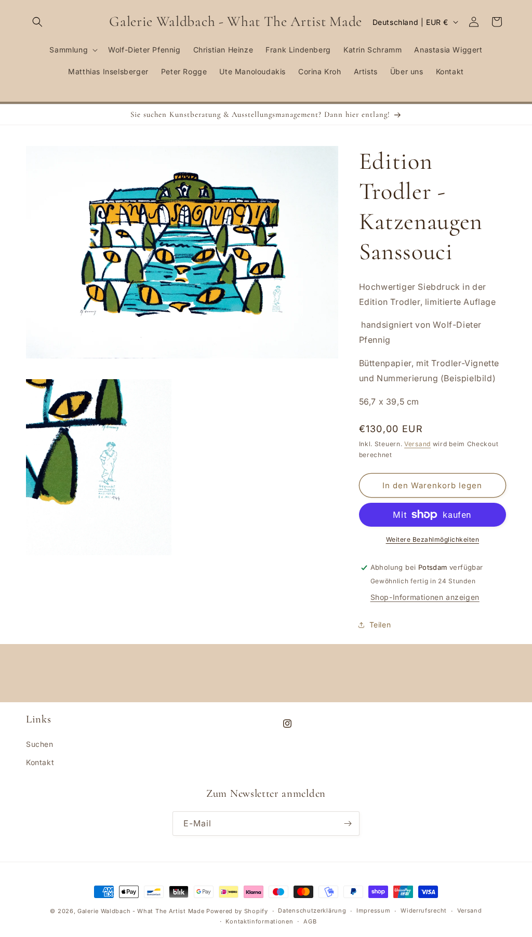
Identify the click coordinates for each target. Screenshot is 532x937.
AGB (309, 921)
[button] (37, 21)
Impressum (373, 910)
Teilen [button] (380, 624)
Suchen (40, 744)
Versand (417, 444)
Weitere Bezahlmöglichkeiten (433, 539)
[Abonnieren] (347, 823)
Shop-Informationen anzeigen (425, 597)
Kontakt (40, 762)
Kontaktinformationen (259, 921)
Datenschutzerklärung (312, 910)
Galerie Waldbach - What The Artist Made (140, 911)
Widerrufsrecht (424, 910)
